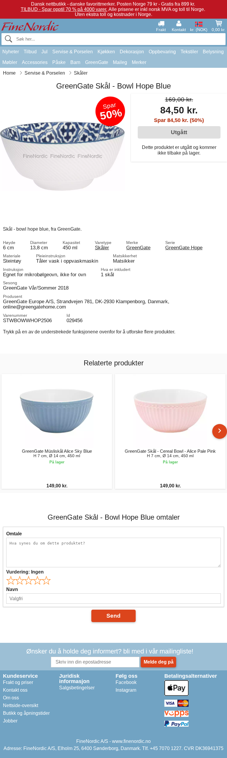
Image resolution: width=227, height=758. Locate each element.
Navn (12, 589)
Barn (75, 62)
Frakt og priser (18, 682)
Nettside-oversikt (20, 705)
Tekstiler (189, 51)
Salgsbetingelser (77, 687)
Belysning (213, 51)
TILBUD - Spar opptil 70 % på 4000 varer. (64, 9)
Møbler (9, 62)
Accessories (35, 62)
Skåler (102, 247)
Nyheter (10, 51)
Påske (59, 62)
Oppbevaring (162, 51)
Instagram (126, 690)
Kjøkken (106, 51)
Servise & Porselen (72, 51)
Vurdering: (25, 571)
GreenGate (96, 62)
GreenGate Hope (183, 247)
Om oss (11, 697)
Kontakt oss (15, 690)
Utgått (179, 132)
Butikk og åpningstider (26, 713)
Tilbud (30, 51)
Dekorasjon (132, 51)
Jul (44, 51)
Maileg (120, 62)
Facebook (126, 682)
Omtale (14, 533)
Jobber (10, 720)
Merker (139, 62)
